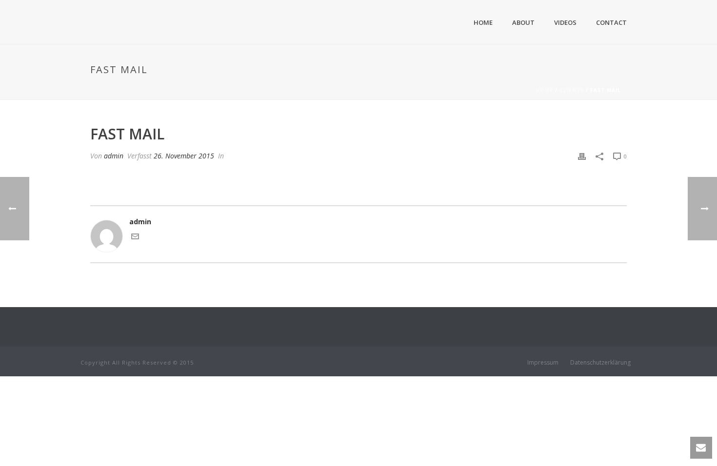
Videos (565, 22)
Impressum (542, 363)
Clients (571, 90)
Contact (611, 22)
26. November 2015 (184, 155)
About (523, 22)
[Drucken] (582, 155)
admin (113, 155)
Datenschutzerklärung (600, 363)
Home (483, 22)
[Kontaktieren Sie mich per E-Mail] (135, 237)
